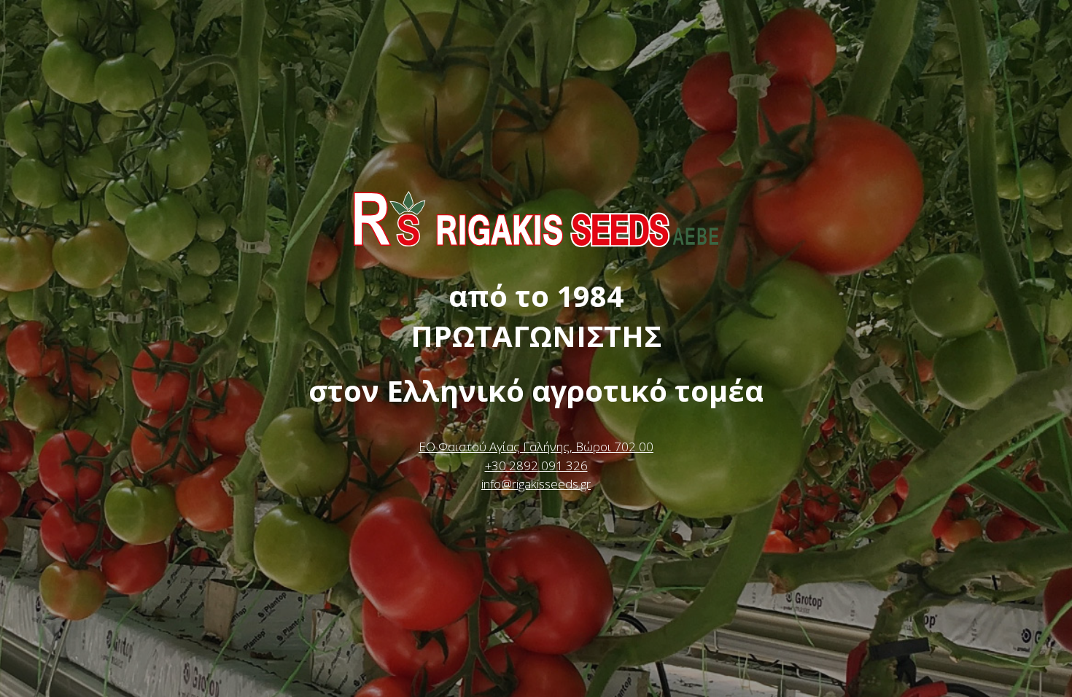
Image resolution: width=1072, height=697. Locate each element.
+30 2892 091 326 (536, 465)
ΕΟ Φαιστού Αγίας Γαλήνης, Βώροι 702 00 (536, 446)
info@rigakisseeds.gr (536, 483)
